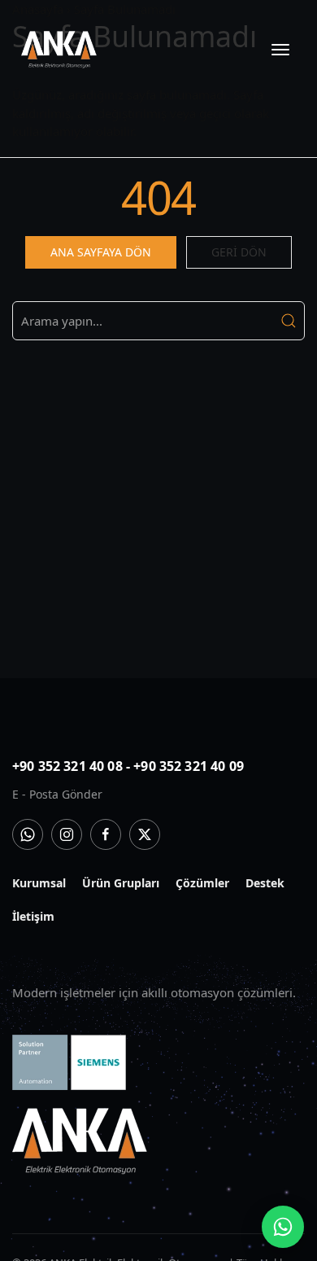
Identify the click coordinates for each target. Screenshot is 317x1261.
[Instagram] (66, 834)
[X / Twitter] (144, 834)
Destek (264, 883)
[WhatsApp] (27, 834)
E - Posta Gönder (57, 794)
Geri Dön (239, 252)
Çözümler (202, 883)
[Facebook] (105, 834)
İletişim (33, 916)
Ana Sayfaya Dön (100, 252)
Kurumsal (39, 883)
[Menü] (280, 49)
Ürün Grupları (120, 883)
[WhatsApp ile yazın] (283, 1227)
